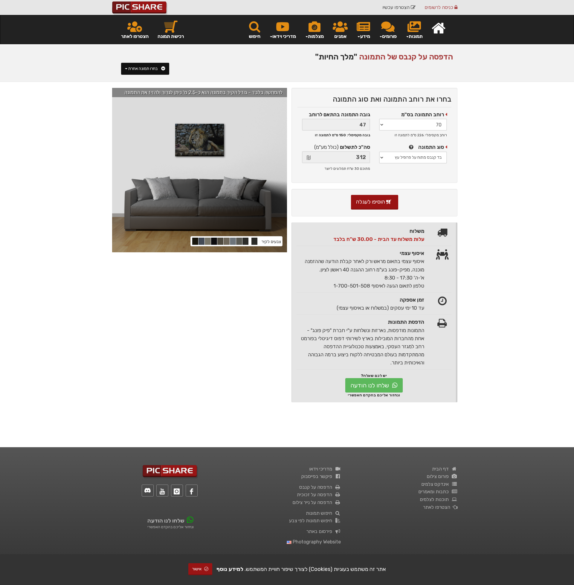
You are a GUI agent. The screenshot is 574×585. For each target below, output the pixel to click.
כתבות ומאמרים (434, 491)
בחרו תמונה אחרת (143, 68)
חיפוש (254, 36)
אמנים (340, 36)
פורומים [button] (389, 36)
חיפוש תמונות (320, 513)
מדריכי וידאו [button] (284, 36)
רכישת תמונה (171, 36)
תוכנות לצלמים (435, 499)
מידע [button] (365, 36)
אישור (197, 569)
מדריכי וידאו (322, 469)
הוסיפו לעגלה (371, 201)
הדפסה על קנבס (317, 487)
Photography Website (316, 542)
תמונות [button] (416, 36)
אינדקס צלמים (436, 484)
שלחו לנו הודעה (370, 385)
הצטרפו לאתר (135, 36)
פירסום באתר (320, 531)
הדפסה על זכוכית (316, 494)
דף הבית (441, 469)
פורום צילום (439, 476)
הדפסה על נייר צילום (313, 502)
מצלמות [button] (316, 36)
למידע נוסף (229, 569)
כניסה (439, 7)
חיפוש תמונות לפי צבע (312, 520)
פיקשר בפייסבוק (318, 476)
